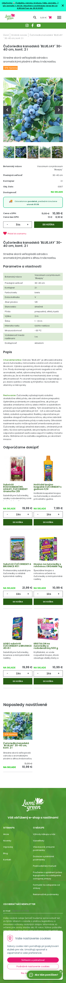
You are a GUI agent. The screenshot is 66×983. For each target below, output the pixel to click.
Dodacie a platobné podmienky (43, 858)
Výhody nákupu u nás (44, 834)
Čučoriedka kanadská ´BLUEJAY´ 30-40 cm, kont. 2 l (16, 745)
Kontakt (7, 859)
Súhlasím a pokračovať (33, 960)
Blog (5, 853)
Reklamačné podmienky (46, 894)
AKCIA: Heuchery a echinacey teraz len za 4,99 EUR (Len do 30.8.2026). (36, 7)
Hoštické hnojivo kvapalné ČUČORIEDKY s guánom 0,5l (48, 487)
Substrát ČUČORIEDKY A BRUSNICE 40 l (17, 565)
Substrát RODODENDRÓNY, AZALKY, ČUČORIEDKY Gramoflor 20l (15, 488)
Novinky (7, 840)
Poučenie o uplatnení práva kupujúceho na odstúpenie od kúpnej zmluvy (47, 875)
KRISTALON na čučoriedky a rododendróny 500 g (46, 646)
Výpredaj (8, 846)
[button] (61, 972)
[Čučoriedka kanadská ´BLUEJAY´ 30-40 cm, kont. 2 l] (33, 109)
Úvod (6, 35)
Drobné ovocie (19, 35)
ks (18, 224)
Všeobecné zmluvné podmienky (44, 848)
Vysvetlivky (38, 840)
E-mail (6, 910)
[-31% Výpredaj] (17, 728)
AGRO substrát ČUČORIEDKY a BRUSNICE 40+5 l (17, 646)
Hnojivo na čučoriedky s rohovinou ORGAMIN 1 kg (48, 565)
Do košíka (48, 224)
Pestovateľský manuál (44, 865)
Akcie (6, 834)
